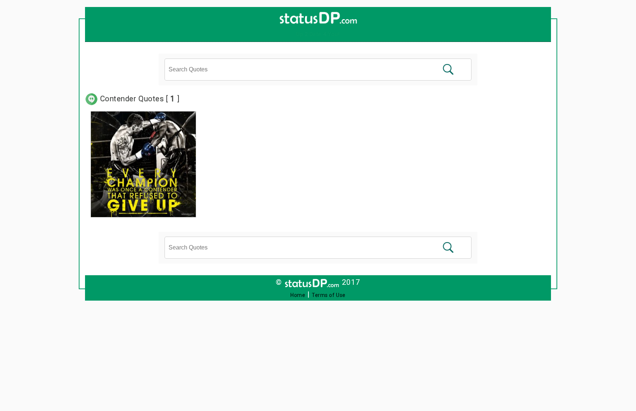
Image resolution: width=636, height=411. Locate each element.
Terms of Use (329, 295)
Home (297, 295)
